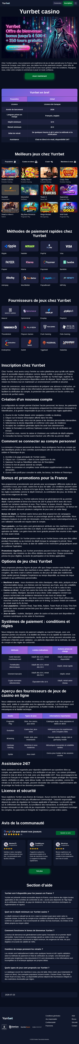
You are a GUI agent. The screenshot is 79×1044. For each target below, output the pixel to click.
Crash (47, 162)
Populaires (9, 162)
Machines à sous (67, 162)
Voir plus (39, 871)
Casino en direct (28, 162)
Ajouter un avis (65, 833)
